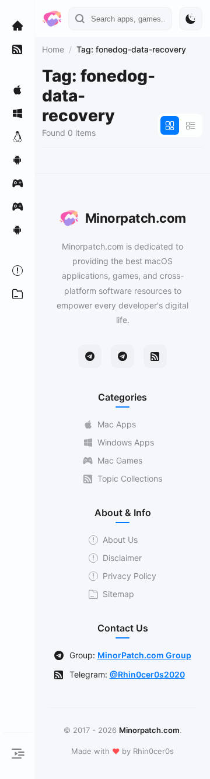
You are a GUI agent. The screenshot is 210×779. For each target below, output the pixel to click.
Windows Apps (125, 442)
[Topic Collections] (17, 49)
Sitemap (118, 594)
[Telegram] (90, 356)
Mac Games (119, 460)
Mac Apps (116, 424)
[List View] (190, 125)
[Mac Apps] (17, 90)
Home (53, 49)
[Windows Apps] (17, 113)
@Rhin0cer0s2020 (147, 674)
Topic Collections (129, 478)
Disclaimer (122, 558)
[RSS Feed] (155, 356)
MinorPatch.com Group (144, 655)
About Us (120, 540)
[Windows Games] (17, 206)
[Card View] (169, 125)
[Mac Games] (17, 183)
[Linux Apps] (17, 136)
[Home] (17, 26)
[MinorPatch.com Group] (122, 356)
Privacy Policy (129, 576)
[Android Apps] (17, 160)
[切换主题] (190, 18)
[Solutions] (17, 270)
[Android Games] (17, 230)
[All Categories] (17, 294)
